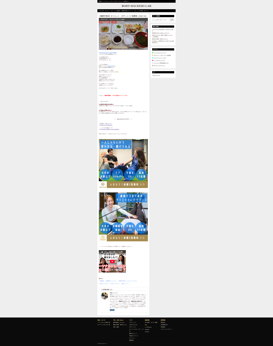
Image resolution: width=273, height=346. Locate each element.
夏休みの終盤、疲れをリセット (160, 39)
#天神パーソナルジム (104, 283)
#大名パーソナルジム (115, 283)
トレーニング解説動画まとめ (161, 63)
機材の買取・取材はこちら (120, 324)
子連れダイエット (133, 335)
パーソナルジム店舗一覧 (103, 322)
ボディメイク (132, 327)
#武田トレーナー (124, 283)
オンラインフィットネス (160, 58)
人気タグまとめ (156, 75)
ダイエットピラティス (159, 65)
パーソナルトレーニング (160, 52)
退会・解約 (116, 327)
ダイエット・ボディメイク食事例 (117, 19)
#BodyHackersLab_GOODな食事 (108, 52)
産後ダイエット (133, 333)
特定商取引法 (164, 324)
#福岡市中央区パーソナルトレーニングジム (128, 280)
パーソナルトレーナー (159, 60)
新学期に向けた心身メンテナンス (160, 33)
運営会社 (163, 322)
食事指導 (131, 340)
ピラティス (132, 338)
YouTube (147, 331)
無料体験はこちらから (119, 322)
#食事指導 (102, 280)
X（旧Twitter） (148, 327)
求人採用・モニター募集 (151, 322)
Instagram (112, 310)
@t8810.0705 (110, 66)
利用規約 (163, 327)
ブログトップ (132, 322)
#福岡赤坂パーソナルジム (111, 280)
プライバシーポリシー (166, 329)
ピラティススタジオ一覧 (103, 324)
